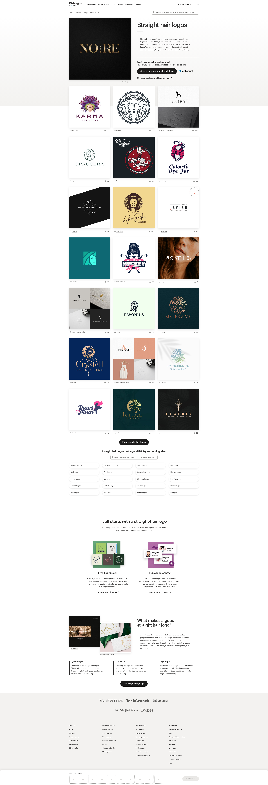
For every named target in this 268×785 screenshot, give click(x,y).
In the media (73, 740)
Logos (86, 13)
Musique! (74, 282)
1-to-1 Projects (107, 733)
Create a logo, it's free (106, 592)
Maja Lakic (164, 231)
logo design (179, 50)
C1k (117, 181)
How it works (103, 4)
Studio (138, 4)
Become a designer (175, 729)
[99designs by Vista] (75, 4)
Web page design (142, 737)
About (71, 729)
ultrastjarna (127, 82)
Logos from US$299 (158, 592)
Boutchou (163, 382)
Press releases (74, 737)
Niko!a (118, 332)
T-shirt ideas (173, 752)
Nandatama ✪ (120, 282)
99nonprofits (73, 748)
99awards (172, 740)
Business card (140, 733)
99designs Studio (108, 748)
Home (71, 13)
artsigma (163, 282)
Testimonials (73, 744)
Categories (91, 4)
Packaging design (142, 744)
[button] (265, 773)
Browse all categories (143, 755)
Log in (196, 4)
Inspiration (129, 4)
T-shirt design (140, 748)
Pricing (104, 744)
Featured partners (175, 759)
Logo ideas (172, 748)
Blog (170, 733)
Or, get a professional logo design (153, 78)
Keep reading (88, 674)
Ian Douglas (74, 648)
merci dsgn (75, 130)
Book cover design (142, 752)
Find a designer (117, 4)
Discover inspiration (109, 740)
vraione (163, 332)
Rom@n (74, 433)
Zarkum (118, 130)
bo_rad (74, 181)
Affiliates (172, 744)
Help (170, 763)
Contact (72, 733)
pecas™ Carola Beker (167, 130)
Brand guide (140, 740)
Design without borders (177, 737)
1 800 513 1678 (186, 4)
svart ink (74, 231)
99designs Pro (107, 752)
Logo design (140, 729)
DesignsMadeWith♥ (108, 654)
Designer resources (175, 755)
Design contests (107, 729)
